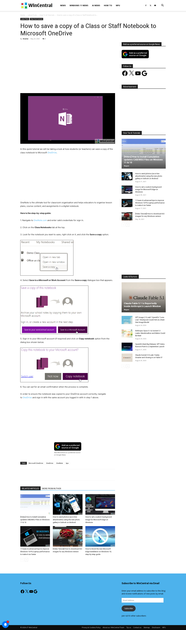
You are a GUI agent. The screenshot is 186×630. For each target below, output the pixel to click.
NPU (118, 5)
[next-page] (26, 559)
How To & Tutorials (46, 15)
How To (108, 5)
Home (22, 15)
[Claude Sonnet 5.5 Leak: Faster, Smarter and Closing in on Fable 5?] (127, 358)
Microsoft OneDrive (36, 463)
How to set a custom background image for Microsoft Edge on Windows (98, 519)
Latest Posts (32, 15)
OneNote (59, 463)
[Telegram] (77, 85)
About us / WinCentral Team (113, 627)
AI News (96, 5)
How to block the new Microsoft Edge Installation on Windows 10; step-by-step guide (98, 551)
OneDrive (52, 152)
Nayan (126, 166)
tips (67, 463)
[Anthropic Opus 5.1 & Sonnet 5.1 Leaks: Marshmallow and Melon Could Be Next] (127, 333)
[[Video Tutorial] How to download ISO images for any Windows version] (68, 536)
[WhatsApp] (58, 85)
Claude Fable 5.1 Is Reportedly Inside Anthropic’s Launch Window (142, 305)
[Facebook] (146, 5)
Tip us (128, 627)
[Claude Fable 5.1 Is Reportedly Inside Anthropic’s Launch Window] (144, 297)
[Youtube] (155, 5)
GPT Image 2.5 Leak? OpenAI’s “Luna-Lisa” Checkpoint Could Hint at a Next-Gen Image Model (150, 319)
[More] (83, 85)
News (63, 5)
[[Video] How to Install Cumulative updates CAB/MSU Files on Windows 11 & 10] (35, 504)
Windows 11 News (79, 5)
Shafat (25, 39)
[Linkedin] (64, 85)
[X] (150, 5)
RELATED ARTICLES (30, 488)
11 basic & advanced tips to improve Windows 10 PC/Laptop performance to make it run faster (35, 551)
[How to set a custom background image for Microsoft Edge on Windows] (100, 504)
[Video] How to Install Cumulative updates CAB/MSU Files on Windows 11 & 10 (35, 519)
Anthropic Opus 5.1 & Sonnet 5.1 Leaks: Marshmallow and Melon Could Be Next (150, 333)
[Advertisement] (67, 62)
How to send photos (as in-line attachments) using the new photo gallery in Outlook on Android (66, 519)
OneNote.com (40, 220)
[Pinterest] (52, 85)
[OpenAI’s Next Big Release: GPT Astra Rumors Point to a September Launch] (127, 347)
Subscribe (128, 608)
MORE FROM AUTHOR (51, 488)
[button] (162, 5)
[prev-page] (22, 559)
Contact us (137, 627)
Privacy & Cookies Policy (91, 627)
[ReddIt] (71, 85)
